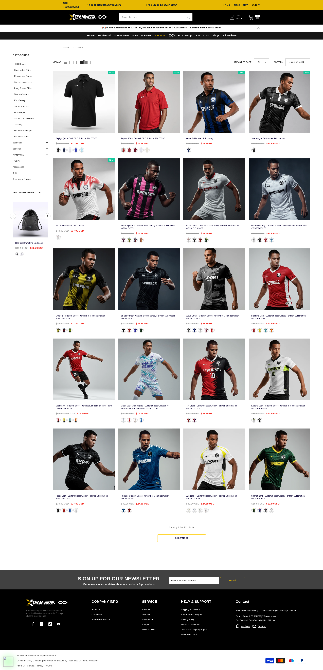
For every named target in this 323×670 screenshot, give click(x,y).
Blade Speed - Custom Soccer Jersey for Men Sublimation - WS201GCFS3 (148, 227)
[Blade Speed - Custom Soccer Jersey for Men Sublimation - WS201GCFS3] (149, 189)
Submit (233, 580)
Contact (30, 666)
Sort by (278, 62)
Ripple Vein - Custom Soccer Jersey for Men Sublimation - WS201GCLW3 (82, 497)
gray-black (188, 330)
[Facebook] (33, 624)
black (17, 254)
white (70, 150)
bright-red (123, 150)
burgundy (135, 150)
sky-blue (81, 150)
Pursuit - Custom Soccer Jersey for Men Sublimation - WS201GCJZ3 (145, 497)
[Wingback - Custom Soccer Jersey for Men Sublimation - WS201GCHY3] (214, 459)
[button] (30, 64)
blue (188, 150)
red (200, 240)
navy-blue (64, 150)
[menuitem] (30, 100)
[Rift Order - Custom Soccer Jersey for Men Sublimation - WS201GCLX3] (214, 369)
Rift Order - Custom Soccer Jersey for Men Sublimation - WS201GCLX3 (212, 407)
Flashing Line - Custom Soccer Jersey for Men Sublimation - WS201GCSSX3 (279, 317)
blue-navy (194, 330)
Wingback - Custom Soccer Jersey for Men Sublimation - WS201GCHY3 (212, 497)
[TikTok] (50, 624)
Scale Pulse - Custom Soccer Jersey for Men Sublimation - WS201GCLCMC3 (213, 227)
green (206, 240)
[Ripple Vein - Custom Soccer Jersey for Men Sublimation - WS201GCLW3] (84, 459)
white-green (200, 510)
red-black (188, 420)
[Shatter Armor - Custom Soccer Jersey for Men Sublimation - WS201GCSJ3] (149, 279)
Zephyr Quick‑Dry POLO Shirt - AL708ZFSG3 (76, 138)
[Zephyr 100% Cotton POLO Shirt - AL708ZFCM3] (149, 102)
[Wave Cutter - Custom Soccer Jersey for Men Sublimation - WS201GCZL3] (214, 279)
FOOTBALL (78, 47)
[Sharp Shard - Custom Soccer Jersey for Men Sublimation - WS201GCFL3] (280, 459)
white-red (206, 510)
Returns (48, 666)
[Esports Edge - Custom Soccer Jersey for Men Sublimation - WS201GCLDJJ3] (280, 369)
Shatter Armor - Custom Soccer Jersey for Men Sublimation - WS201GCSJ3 (149, 317)
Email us (262, 626)
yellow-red (141, 240)
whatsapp (245, 626)
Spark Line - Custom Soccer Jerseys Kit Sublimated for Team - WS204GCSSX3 (84, 407)
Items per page (243, 62)
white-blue (194, 510)
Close (258, 27)
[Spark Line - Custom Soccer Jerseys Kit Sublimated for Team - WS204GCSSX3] (84, 369)
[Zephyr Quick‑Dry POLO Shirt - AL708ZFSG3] (84, 102)
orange (271, 330)
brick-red (129, 150)
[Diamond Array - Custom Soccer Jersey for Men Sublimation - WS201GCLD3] (280, 189)
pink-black (123, 240)
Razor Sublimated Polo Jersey (70, 226)
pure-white (141, 150)
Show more (181, 538)
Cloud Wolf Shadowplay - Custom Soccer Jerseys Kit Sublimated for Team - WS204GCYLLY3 (145, 407)
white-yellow (188, 510)
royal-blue (75, 150)
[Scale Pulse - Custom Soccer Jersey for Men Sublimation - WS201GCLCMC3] (214, 189)
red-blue (135, 240)
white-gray (200, 330)
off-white (147, 150)
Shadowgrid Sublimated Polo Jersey (268, 138)
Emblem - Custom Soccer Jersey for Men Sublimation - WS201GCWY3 (81, 317)
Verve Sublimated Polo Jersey (199, 138)
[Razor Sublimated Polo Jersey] (84, 189)
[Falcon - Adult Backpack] (30, 219)
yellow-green (129, 240)
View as (57, 62)
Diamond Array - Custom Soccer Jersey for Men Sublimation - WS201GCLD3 (279, 227)
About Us (21, 666)
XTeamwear (30, 656)
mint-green (265, 330)
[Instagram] (41, 624)
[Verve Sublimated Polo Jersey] (214, 102)
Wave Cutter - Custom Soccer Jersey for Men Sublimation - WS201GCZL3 (213, 317)
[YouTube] (58, 624)
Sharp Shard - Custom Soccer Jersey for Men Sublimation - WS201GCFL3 (278, 497)
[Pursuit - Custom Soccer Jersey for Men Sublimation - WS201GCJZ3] (149, 459)
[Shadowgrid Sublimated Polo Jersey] (280, 102)
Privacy (40, 666)
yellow (58, 330)
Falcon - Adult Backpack (26, 243)
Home (66, 47)
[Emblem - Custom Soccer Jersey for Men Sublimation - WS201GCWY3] (84, 279)
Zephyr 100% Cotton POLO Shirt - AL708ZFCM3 (143, 138)
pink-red (206, 330)
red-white (212, 330)
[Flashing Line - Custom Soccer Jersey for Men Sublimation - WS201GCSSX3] (280, 279)
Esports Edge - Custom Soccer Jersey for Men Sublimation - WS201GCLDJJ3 (279, 407)
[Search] (155, 17)
